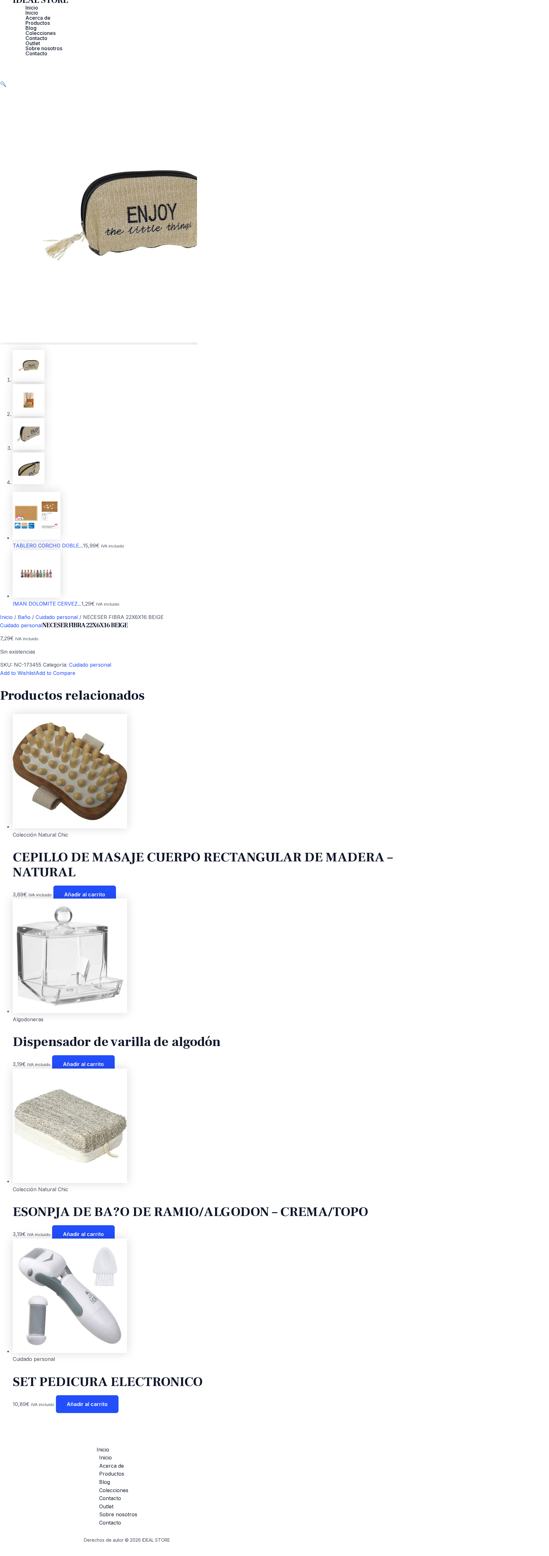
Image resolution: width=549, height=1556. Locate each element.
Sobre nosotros (43, 48)
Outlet (32, 43)
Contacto (36, 38)
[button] (3, 84)
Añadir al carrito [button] (84, 894)
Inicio (31, 7)
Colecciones (40, 33)
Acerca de (38, 17)
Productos (37, 22)
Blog (31, 28)
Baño (24, 617)
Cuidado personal (57, 617)
